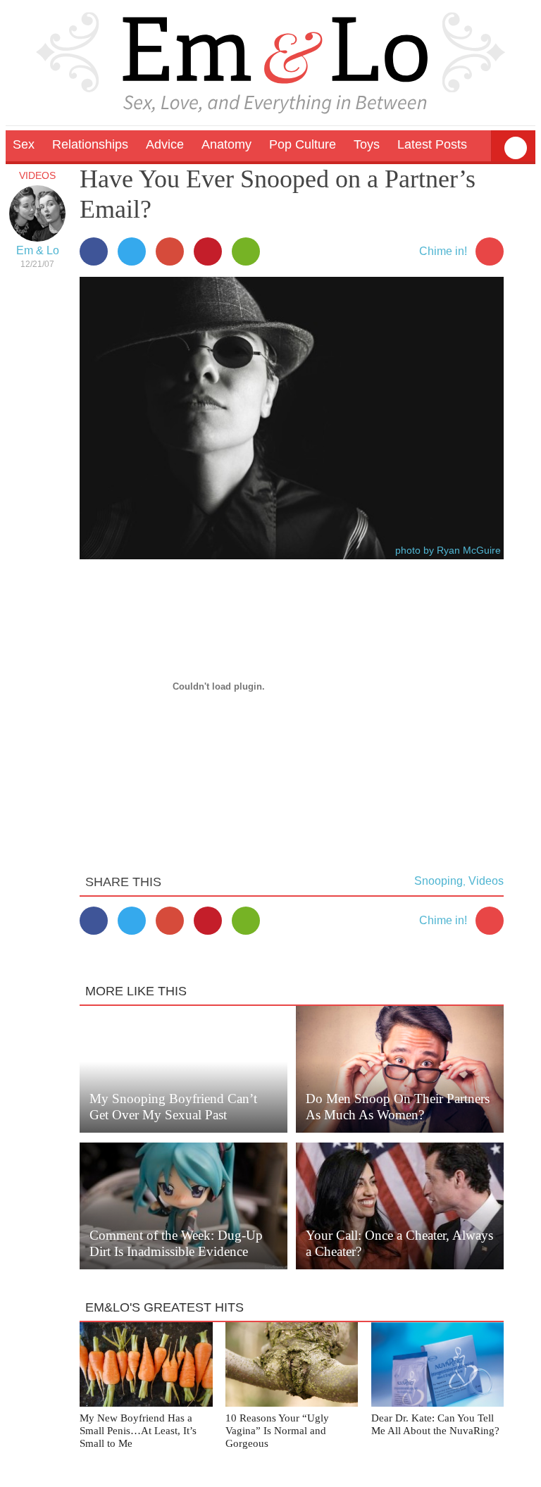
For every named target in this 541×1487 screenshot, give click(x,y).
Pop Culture (302, 144)
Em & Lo (37, 250)
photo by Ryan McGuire (448, 550)
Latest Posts (432, 144)
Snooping (438, 881)
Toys (367, 144)
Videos (37, 175)
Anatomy (226, 144)
